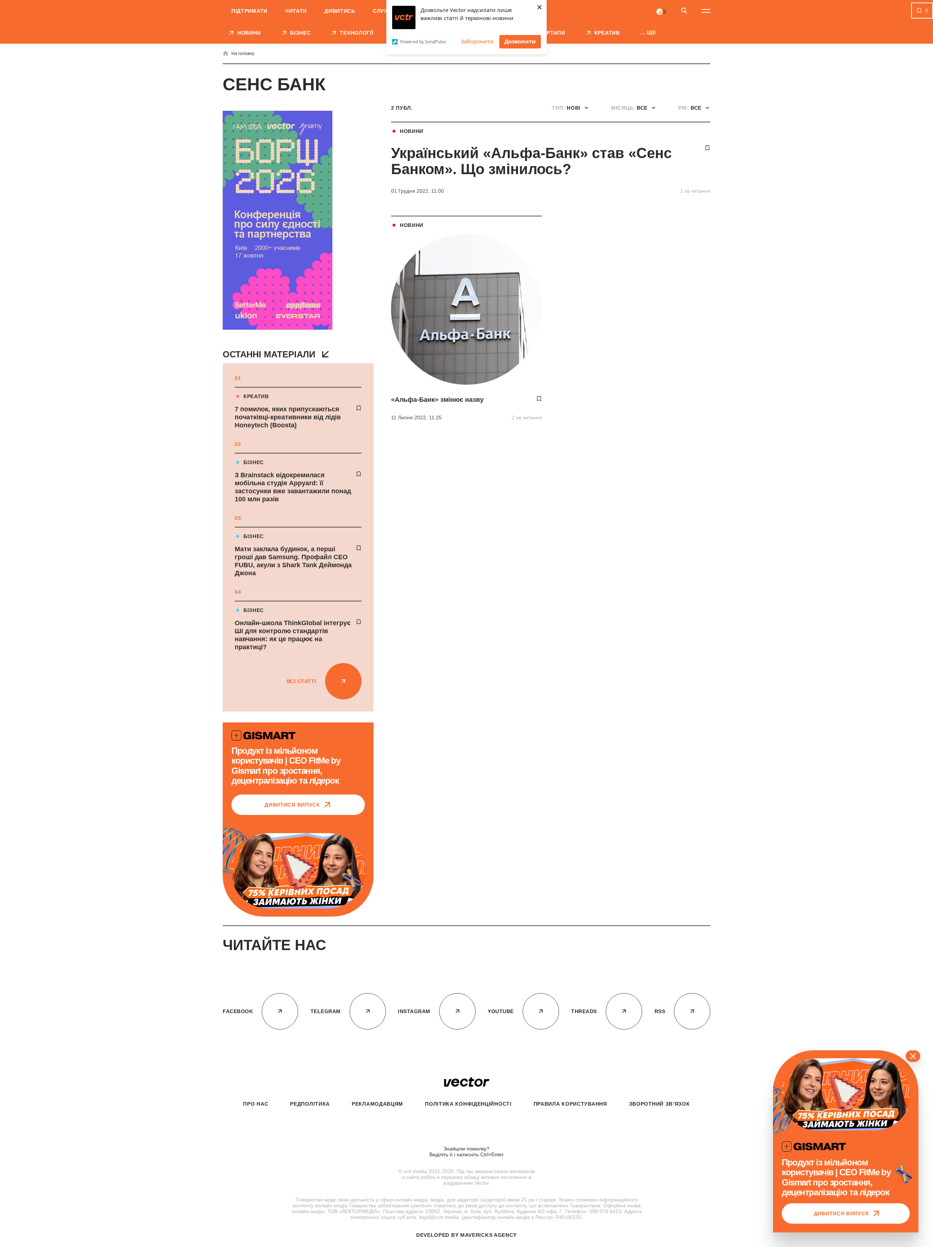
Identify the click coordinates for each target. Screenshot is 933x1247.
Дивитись (339, 11)
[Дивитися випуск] (298, 871)
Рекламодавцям (377, 1104)
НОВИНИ (411, 131)
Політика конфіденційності (468, 1104)
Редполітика (310, 1104)
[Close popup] (913, 1056)
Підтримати (249, 11)
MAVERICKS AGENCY (488, 1235)
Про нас (255, 1104)
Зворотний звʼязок (659, 1104)
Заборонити (477, 41)
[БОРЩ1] (277, 221)
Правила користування (570, 1104)
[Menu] (706, 11)
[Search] (684, 11)
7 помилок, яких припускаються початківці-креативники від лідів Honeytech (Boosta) (288, 417)
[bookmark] (359, 408)
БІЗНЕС (253, 462)
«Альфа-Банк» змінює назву (437, 399)
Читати (296, 11)
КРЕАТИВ (256, 396)
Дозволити (520, 41)
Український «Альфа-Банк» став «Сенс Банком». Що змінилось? (531, 161)
